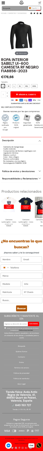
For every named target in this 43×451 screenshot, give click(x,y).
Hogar (3, 13)
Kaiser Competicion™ (21, 443)
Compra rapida (9, 206)
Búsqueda (21, 346)
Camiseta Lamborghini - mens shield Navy (26, 221)
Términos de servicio (21, 368)
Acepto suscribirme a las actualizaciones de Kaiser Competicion (22, 329)
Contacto (21, 357)
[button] (34, 8)
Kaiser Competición (17, 438)
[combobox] (5, 267)
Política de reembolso (21, 379)
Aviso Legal (21, 384)
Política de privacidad (26, 330)
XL (20, 86)
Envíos (21, 362)
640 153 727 (23, 405)
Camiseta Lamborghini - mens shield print (9, 221)
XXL (26, 86)
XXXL (34, 86)
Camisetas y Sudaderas (17, 13)
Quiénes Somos (21, 352)
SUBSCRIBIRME (33, 323)
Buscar (21, 308)
